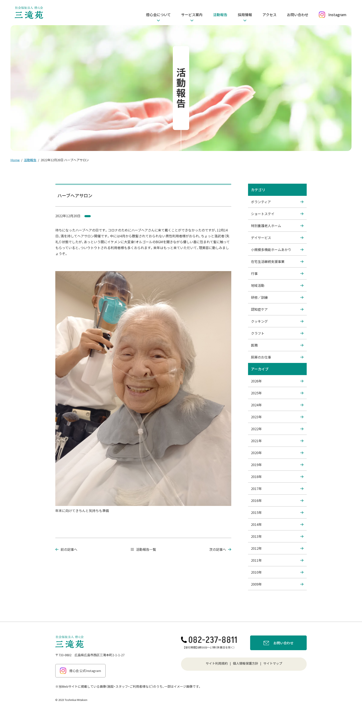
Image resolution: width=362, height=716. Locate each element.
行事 (254, 273)
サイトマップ (272, 663)
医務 (254, 345)
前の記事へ (69, 549)
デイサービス (261, 237)
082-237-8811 (212, 640)
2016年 (256, 500)
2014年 (256, 524)
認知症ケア (259, 309)
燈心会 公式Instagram (85, 670)
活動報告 (220, 14)
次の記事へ (217, 549)
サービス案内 (192, 14)
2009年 (256, 584)
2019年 (256, 464)
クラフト (257, 333)
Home (15, 160)
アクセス (269, 14)
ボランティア (261, 201)
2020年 (256, 452)
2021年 (256, 440)
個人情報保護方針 (245, 663)
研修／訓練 (259, 297)
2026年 (256, 380)
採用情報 (245, 14)
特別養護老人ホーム (266, 225)
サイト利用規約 (217, 663)
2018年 (256, 476)
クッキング (259, 321)
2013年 (256, 536)
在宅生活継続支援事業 (267, 261)
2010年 (256, 572)
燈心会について (158, 14)
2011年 (256, 560)
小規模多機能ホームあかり (271, 249)
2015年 (256, 512)
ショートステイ (262, 213)
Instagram (337, 14)
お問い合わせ (297, 14)
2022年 (256, 428)
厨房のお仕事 (261, 357)
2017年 (256, 488)
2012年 (256, 548)
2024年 (256, 404)
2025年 (256, 392)
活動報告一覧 (146, 549)
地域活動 (257, 285)
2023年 (256, 416)
